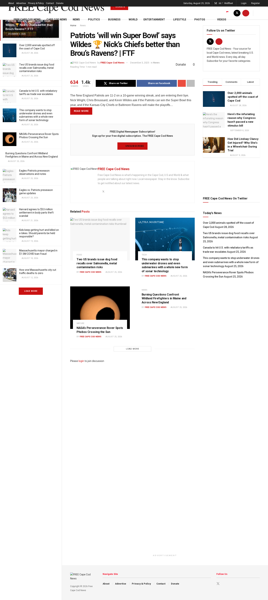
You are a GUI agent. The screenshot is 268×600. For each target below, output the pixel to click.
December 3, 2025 (139, 62)
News (76, 19)
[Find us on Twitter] (237, 13)
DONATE (120, 6)
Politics (94, 19)
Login (243, 3)
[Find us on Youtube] (245, 13)
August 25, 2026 (113, 272)
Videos (221, 19)
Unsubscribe (134, 146)
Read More (81, 111)
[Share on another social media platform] (191, 83)
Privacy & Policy (36, 3)
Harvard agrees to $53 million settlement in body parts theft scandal (36, 212)
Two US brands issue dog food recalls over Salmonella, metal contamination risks (36, 68)
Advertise (21, 3)
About (11, 3)
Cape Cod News (56, 19)
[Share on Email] (182, 83)
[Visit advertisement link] (231, 176)
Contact (50, 3)
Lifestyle (179, 19)
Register (255, 3)
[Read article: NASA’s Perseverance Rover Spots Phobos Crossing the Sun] (100, 307)
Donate (59, 3)
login (81, 361)
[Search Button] (258, 13)
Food (79, 255)
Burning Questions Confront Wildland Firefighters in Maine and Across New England (164, 298)
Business (114, 19)
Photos (199, 19)
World (133, 19)
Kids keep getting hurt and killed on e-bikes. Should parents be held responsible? (39, 233)
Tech (144, 255)
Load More (30, 291)
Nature (80, 323)
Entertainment (154, 19)
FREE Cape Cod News (56, 6)
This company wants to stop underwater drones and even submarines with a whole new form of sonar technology (231, 262)
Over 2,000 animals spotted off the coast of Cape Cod (243, 96)
